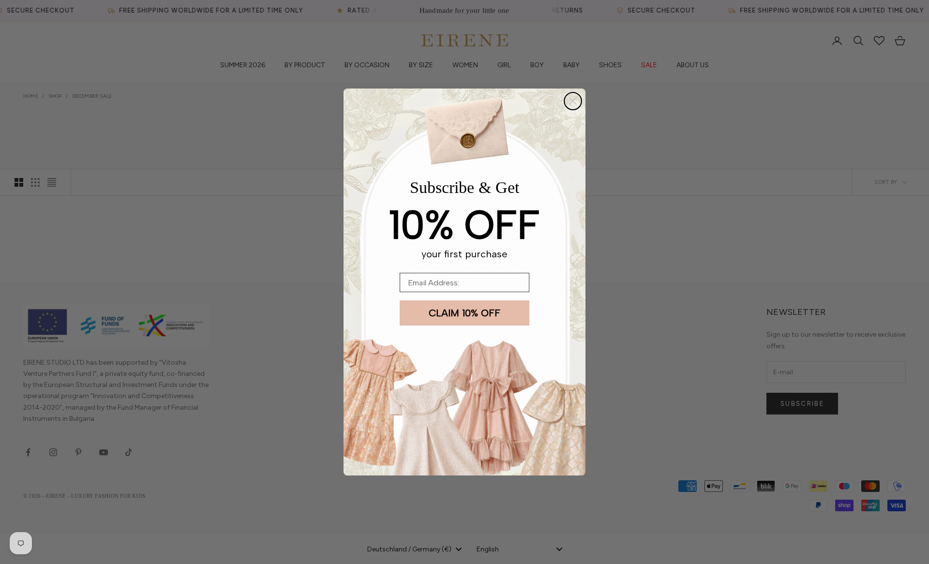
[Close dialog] (573, 101)
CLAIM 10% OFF (464, 313)
